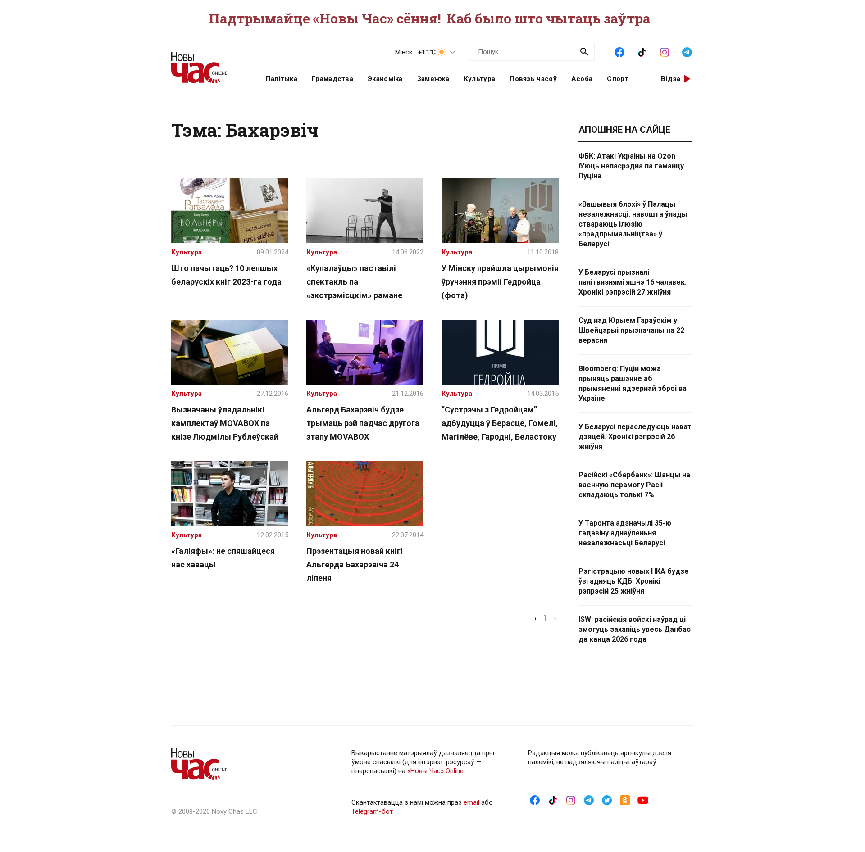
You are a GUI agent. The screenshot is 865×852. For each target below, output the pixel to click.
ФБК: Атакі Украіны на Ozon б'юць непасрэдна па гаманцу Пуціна (631, 166)
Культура (479, 79)
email (471, 802)
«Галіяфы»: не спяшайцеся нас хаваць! (223, 557)
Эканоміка (385, 79)
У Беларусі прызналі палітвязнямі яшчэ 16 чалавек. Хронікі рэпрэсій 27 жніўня (632, 282)
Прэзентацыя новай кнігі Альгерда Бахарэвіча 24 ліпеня (354, 564)
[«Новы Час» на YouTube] (643, 800)
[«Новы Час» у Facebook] (619, 51)
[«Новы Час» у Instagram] (664, 51)
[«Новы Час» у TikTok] (642, 51)
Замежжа (433, 79)
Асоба (582, 79)
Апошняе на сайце (624, 129)
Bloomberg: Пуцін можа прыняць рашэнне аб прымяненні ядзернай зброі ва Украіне (632, 383)
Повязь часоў (533, 79)
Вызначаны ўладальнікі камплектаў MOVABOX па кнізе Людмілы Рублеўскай (224, 423)
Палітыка (281, 79)
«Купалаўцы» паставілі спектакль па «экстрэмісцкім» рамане (354, 281)
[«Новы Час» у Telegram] (687, 51)
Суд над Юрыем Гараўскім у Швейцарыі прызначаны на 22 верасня (631, 330)
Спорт (617, 79)
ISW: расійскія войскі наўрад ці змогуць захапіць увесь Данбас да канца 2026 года (634, 629)
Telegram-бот (372, 811)
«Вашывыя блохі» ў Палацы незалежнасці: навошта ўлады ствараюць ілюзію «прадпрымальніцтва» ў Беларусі (632, 224)
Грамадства (332, 79)
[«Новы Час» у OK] (625, 800)
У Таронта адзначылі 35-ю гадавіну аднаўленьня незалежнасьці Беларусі (624, 533)
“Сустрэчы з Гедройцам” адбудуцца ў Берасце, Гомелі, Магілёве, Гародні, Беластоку (500, 423)
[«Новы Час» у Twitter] (607, 800)
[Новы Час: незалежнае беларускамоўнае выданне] (207, 63)
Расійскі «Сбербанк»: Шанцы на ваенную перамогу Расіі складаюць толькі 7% (634, 485)
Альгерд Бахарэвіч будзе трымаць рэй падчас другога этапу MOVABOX (362, 423)
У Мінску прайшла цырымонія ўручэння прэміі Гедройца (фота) (500, 281)
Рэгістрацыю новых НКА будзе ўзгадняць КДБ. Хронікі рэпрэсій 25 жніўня (633, 581)
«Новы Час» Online (435, 771)
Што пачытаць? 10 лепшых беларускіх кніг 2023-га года (226, 274)
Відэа (671, 79)
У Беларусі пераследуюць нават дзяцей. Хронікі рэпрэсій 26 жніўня (635, 436)
